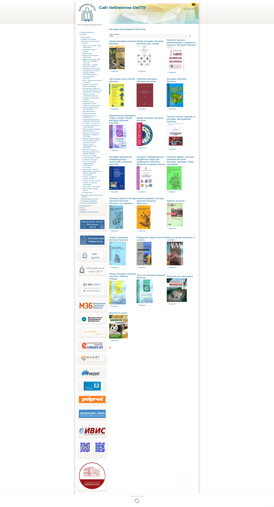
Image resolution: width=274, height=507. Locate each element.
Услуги (82, 208)
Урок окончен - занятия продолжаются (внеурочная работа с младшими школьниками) (92, 172)
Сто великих (87, 167)
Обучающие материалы (89, 201)
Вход (185, 9)
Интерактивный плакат (90, 84)
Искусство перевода (89, 86)
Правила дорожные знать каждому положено (91, 152)
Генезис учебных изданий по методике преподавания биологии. (181, 119)
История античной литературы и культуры (90, 95)
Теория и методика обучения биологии (118, 238)
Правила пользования (89, 39)
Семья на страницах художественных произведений (89, 163)
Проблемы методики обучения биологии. (147, 80)
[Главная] (87, 23)
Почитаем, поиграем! (90, 150)
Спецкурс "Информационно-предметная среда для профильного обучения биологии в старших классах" (151, 160)
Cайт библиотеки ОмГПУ (122, 7)
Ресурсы (83, 210)
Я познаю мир (87, 192)
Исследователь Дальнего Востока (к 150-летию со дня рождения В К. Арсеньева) (92, 90)
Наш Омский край (88, 111)
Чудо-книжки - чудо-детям (91, 186)
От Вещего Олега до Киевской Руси (89, 116)
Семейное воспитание (90, 160)
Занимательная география (91, 69)
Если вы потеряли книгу (89, 203)
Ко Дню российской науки (91, 105)
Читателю (83, 34)
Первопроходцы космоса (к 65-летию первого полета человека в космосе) (92, 140)
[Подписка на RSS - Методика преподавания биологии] (110, 348)
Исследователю (85, 206)
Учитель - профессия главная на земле (90, 177)
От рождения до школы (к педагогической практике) (91, 120)
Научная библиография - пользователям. (91, 108)
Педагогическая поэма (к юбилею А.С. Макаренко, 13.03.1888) (91, 134)
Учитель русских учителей (91, 180)
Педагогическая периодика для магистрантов (91, 130)
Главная (80, 24)
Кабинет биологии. (176, 201)
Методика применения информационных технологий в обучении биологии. (120, 160)
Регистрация (192, 9)
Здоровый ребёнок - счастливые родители (90, 73)
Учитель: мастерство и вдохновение (90, 183)
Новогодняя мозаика (89, 113)
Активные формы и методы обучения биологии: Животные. (150, 200)
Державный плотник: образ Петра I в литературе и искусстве (91, 61)
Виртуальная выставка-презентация (90, 56)
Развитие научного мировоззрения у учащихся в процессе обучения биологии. (181, 42)
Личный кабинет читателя (90, 199)
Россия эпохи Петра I (90, 155)
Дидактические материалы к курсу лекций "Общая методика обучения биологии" (122, 119)
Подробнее (114, 71)
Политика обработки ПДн (137, 496)
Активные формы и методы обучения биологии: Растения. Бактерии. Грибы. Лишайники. (180, 160)
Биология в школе (118, 313)
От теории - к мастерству (91, 123)
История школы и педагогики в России (89, 102)
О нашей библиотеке (87, 32)
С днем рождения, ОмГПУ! (91, 157)
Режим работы (86, 37)
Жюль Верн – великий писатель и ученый (90, 65)
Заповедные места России (91, 71)
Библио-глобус (87, 53)
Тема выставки (114, 34)
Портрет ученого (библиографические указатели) (89, 145)
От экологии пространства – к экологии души (92, 126)
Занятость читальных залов (89, 212)
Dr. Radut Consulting (269, 506)
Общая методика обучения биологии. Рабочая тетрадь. (122, 276)
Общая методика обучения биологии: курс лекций (150, 42)
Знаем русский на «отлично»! (89, 77)
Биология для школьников (180, 276)
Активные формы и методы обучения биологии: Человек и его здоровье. (122, 200)
